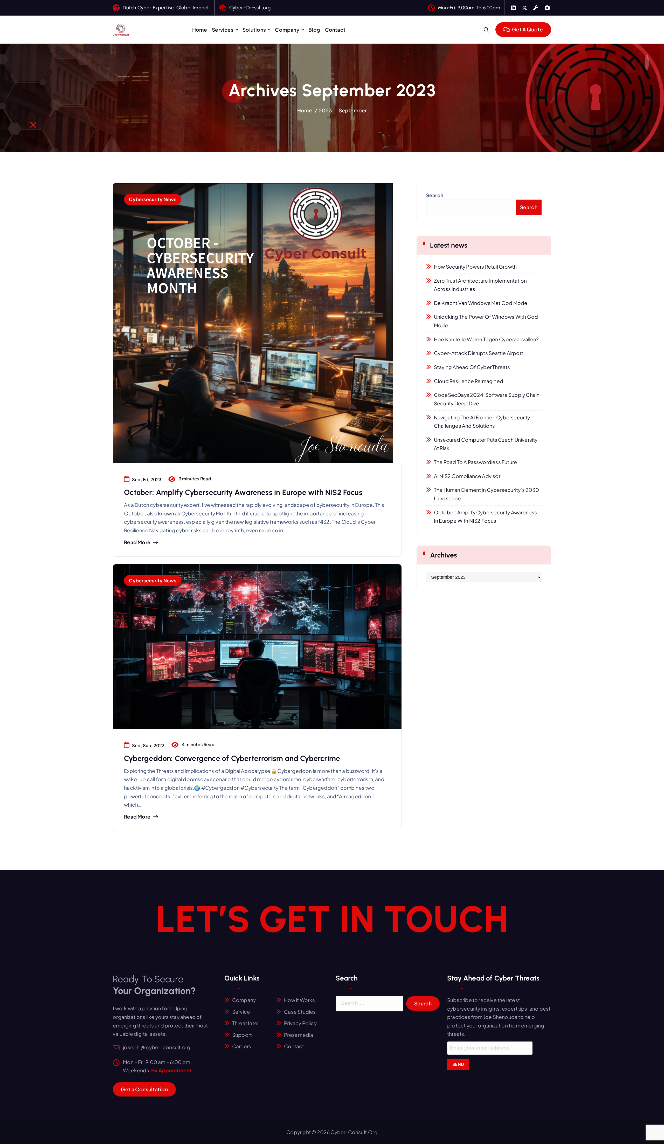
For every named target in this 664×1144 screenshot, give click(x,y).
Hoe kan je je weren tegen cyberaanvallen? (486, 339)
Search (434, 195)
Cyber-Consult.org (250, 8)
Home (199, 29)
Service (241, 1012)
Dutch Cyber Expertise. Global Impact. (166, 8)
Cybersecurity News (152, 199)
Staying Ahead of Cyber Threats (472, 367)
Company (287, 29)
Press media (298, 1035)
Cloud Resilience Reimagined (468, 381)
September (353, 110)
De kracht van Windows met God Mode (481, 303)
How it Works (299, 1000)
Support (242, 1035)
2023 (325, 110)
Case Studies (300, 1012)
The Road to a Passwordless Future (475, 462)
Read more (137, 542)
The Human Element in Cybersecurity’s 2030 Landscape (486, 494)
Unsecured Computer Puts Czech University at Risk (486, 444)
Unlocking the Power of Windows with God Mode (486, 321)
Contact (335, 29)
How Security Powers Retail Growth (475, 266)
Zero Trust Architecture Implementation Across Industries (480, 284)
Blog (314, 29)
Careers (241, 1046)
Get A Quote (527, 29)
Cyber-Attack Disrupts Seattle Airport (478, 353)
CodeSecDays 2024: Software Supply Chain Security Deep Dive (487, 399)
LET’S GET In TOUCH (332, 919)
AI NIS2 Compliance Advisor (467, 476)
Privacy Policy (300, 1023)
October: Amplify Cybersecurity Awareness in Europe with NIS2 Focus (243, 492)
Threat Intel (245, 1023)
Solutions (254, 29)
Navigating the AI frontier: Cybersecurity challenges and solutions (482, 421)
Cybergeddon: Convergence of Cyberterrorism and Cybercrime (232, 758)
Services (222, 29)
